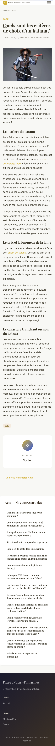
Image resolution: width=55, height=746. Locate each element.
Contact (7, 724)
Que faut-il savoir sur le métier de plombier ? (24, 514)
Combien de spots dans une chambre (25, 548)
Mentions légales (11, 719)
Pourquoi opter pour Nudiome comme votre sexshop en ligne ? (26, 534)
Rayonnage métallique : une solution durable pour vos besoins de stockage (26, 596)
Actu (14, 10)
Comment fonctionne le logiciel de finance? (24, 567)
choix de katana (17, 252)
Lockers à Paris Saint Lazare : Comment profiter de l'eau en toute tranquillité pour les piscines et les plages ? (27, 630)
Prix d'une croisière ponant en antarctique (22, 655)
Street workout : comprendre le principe (27, 542)
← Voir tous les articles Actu (18, 477)
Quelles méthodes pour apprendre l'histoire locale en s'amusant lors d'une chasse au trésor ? (27, 643)
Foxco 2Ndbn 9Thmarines (21, 682)
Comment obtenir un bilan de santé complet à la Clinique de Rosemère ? (25, 524)
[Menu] (49, 2)
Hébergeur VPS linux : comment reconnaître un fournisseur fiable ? (24, 577)
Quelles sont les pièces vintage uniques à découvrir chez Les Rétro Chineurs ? (27, 587)
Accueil (6, 10)
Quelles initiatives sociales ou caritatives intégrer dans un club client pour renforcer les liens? (27, 607)
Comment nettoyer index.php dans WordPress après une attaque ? (24, 619)
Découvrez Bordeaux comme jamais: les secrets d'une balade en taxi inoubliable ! (27, 557)
